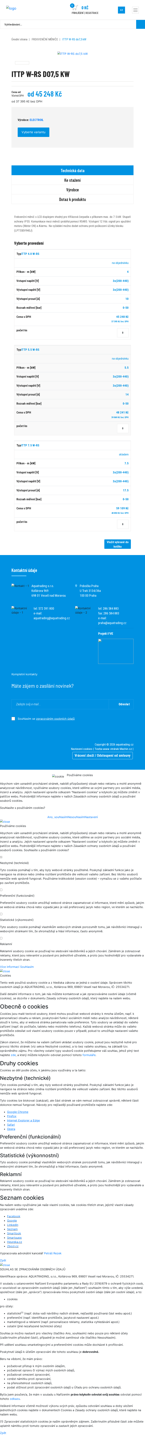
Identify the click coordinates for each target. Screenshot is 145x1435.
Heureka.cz (14, 1242)
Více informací (9, 967)
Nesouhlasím (76, 817)
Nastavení (91, 817)
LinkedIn (12, 1225)
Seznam (12, 1229)
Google (12, 1220)
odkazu (15, 1398)
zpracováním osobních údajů (55, 718)
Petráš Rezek (53, 1253)
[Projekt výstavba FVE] (116, 651)
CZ (121, 10)
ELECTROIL (37, 120)
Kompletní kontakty (24, 674)
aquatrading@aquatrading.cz (52, 618)
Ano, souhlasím (57, 817)
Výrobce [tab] (72, 189)
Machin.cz (126, 749)
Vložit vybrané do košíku (118, 544)
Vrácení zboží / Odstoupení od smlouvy (102, 756)
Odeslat (124, 704)
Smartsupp (14, 1237)
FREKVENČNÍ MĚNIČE (45, 39)
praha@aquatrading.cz (112, 623)
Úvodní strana (19, 39)
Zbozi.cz (13, 1246)
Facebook (13, 1216)
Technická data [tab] (73, 170)
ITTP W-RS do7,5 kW (74, 39)
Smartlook (14, 1233)
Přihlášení (77, 13)
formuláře (89, 1055)
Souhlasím (27, 967)
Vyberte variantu (33, 132)
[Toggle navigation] (135, 10)
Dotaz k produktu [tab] (72, 199)
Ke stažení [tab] (72, 180)
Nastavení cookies (81, 749)
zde (13, 1055)
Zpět (3, 1260)
